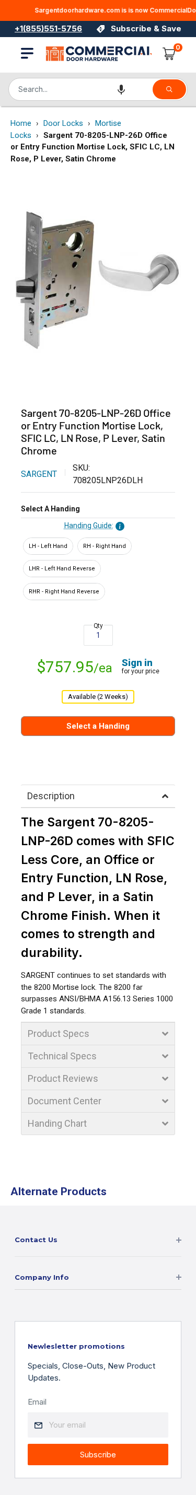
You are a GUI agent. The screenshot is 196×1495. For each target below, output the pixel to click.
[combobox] (80, 89)
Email (37, 1402)
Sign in (137, 662)
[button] (121, 89)
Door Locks (63, 123)
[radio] (48, 546)
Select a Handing (50, 509)
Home (20, 123)
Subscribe (98, 1454)
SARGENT (39, 474)
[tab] (98, 796)
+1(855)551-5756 (48, 28)
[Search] (169, 89)
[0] (169, 54)
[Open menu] (27, 53)
